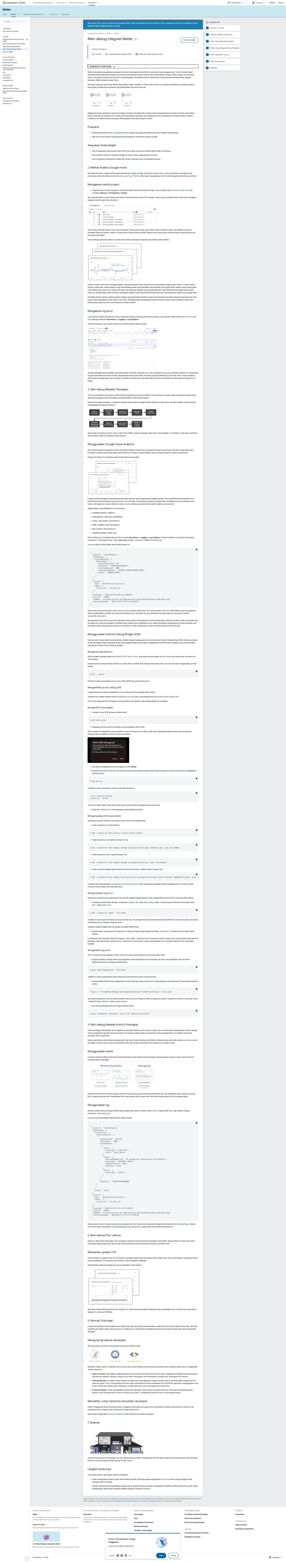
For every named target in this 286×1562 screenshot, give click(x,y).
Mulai (5, 14)
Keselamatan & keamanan (143, 1522)
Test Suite (165, 1479)
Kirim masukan (189, 40)
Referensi (61, 3)
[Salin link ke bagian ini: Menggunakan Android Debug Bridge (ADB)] (143, 634)
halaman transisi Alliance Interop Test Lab (104, 26)
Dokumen (91, 3)
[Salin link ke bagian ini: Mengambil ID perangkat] (115, 707)
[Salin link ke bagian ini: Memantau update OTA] (118, 1252)
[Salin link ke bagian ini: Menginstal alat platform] (115, 652)
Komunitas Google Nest (244, 1529)
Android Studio (165, 656)
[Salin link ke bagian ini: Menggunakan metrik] (115, 1051)
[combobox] (238, 3)
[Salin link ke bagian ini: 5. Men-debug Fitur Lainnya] (123, 1235)
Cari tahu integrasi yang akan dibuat (46, 1544)
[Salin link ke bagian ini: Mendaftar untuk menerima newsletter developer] (149, 1401)
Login (161, 1555)
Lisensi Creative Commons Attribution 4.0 (142, 1499)
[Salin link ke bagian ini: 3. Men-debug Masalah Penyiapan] (131, 389)
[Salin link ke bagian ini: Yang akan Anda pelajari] (118, 145)
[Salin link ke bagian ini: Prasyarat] (101, 127)
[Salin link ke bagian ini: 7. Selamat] (102, 1422)
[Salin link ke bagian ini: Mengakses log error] (115, 311)
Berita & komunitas (76, 3)
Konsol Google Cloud (181, 190)
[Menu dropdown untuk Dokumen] (98, 2)
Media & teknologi (141, 1526)
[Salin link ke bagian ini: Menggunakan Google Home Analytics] (136, 444)
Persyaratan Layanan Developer (197, 1533)
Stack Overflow (241, 1525)
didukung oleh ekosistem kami (126, 884)
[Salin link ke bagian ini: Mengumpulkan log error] (115, 893)
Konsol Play (239, 1514)
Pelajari (13, 14)
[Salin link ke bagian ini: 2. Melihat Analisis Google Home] (129, 167)
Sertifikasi (147, 1489)
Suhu (136, 1518)
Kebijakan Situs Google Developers (125, 1501)
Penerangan (138, 1514)
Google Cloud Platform (131, 176)
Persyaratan (37, 1557)
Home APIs (87, 1514)
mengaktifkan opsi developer (127, 697)
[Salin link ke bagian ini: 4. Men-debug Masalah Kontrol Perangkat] (141, 1024)
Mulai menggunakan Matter (118, 133)
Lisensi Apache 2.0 (195, 1499)
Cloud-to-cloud (39, 1525)
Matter (7, 9)
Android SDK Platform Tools (127, 656)
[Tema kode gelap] (196, 549)
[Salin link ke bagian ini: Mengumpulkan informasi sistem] (123, 816)
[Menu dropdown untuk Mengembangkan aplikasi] (45, 14)
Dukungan (65, 14)
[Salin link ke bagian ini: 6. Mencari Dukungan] (116, 1320)
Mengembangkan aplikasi (42, 3)
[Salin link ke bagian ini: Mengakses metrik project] (121, 184)
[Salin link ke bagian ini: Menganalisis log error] (112, 950)
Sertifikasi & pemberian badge (196, 1514)
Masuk (281, 3)
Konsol (272, 3)
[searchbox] (15, 21)
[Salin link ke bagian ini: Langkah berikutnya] (113, 1469)
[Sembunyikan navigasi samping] (27, 1558)
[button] (14, 65)
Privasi (46, 1557)
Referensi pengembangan (194, 1522)
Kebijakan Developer (193, 1537)
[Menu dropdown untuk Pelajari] (19, 14)
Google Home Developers (96, 33)
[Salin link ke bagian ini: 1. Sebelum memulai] (114, 66)
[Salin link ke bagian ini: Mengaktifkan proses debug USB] (123, 687)
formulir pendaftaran (116, 1414)
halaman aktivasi (112, 433)
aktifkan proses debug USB (168, 697)
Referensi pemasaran (193, 1518)
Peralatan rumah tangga (143, 1530)
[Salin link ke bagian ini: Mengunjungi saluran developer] (128, 1340)
